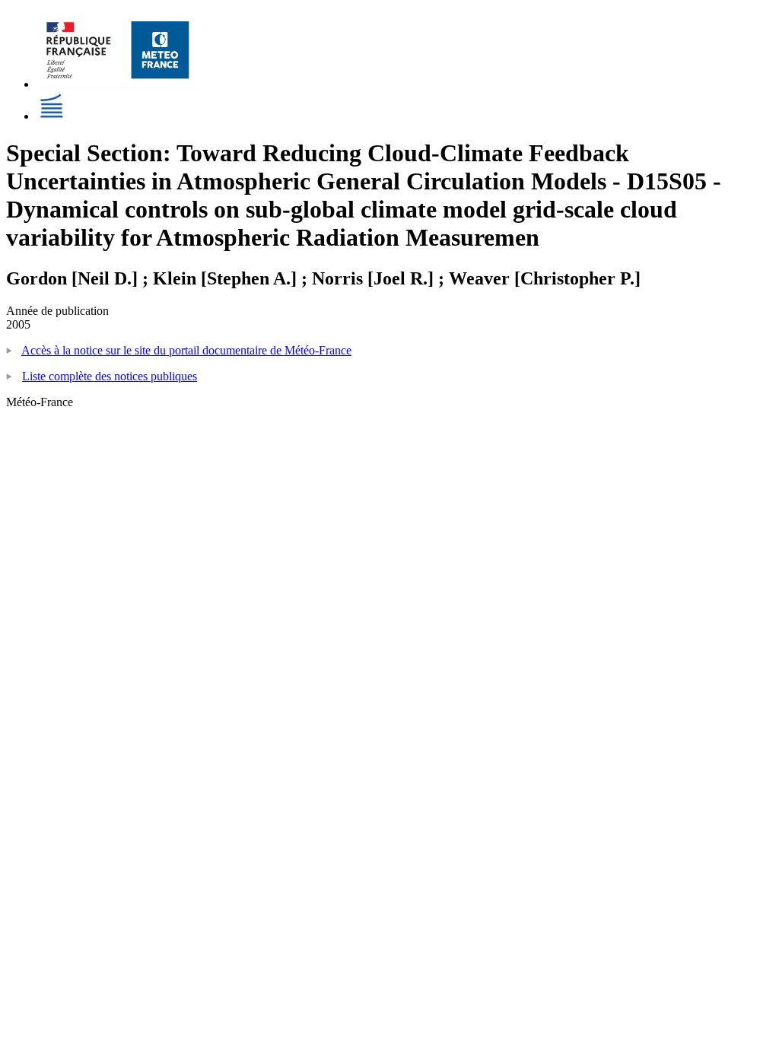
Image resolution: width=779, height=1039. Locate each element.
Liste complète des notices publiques (109, 376)
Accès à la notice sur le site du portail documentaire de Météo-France (186, 350)
